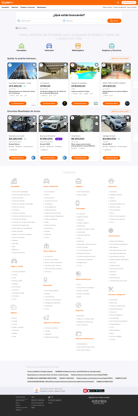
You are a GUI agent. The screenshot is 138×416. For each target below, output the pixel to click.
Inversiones (114, 300)
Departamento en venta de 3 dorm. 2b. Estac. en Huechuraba (47, 375)
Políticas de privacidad (37, 403)
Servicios (113, 272)
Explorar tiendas (107, 7)
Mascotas (112, 186)
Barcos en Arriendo (51, 259)
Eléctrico (113, 262)
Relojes (14, 333)
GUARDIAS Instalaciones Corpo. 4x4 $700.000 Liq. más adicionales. (78, 371)
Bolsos (14, 318)
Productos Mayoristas (117, 306)
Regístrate (18, 410)
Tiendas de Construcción (118, 281)
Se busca (15, 290)
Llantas (47, 231)
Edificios (15, 240)
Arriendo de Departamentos (22, 216)
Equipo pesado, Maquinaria (54, 216)
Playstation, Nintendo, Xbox (86, 244)
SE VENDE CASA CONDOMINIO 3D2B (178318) (42, 378)
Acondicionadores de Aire (86, 256)
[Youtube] (105, 401)
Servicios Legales (116, 336)
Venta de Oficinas (18, 201)
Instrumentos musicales (85, 288)
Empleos (79, 186)
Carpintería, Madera (117, 241)
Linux (79, 238)
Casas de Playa (17, 231)
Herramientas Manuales (118, 253)
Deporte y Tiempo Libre (85, 319)
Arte (79, 284)
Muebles (15, 284)
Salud (112, 333)
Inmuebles (5, 7)
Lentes (14, 324)
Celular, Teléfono (83, 223)
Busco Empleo (82, 195)
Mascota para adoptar (118, 216)
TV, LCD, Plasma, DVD (84, 250)
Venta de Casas (17, 198)
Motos (47, 195)
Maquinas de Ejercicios (85, 322)
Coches (47, 331)
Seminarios (48, 306)
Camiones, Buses (50, 210)
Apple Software (82, 217)
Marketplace (41, 7)
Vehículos (14, 7)
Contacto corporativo (22, 407)
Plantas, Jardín (17, 281)
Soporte (18, 405)
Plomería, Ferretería (116, 269)
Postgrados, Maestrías (52, 303)
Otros (14, 299)
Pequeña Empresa (116, 309)
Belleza (14, 313)
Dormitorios (16, 287)
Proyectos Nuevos (18, 253)
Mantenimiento (115, 278)
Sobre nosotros (20, 400)
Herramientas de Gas (117, 256)
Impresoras (81, 232)
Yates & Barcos (49, 251)
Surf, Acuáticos (82, 325)
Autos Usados (50, 192)
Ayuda (17, 403)
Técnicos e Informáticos (53, 300)
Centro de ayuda (131, 7)
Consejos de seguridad (119, 7)
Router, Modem (82, 247)
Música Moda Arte (83, 279)
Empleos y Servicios (28, 7)
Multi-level (113, 303)
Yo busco (48, 272)
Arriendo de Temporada (20, 225)
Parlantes (80, 241)
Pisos (14, 278)
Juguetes (48, 334)
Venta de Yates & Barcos (53, 269)
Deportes (80, 310)
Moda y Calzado (18, 327)
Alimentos (113, 192)
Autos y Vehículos (50, 186)
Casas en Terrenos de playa (22, 234)
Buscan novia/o (115, 207)
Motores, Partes (50, 225)
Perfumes (15, 330)
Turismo (112, 339)
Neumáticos (49, 228)
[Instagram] (96, 401)
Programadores (115, 324)
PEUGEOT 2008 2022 (67, 378)
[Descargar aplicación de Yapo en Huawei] (85, 391)
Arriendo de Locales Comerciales (23, 222)
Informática (81, 226)
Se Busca (48, 234)
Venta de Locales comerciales (22, 204)
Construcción (114, 236)
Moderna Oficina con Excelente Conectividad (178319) (89, 375)
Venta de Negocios (116, 315)
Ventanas (15, 296)
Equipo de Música (51, 219)
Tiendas (50, 403)
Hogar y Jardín (17, 266)
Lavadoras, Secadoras (85, 259)
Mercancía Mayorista (85, 338)
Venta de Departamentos (21, 195)
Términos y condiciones (37, 400)
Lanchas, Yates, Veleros (53, 265)
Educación (47, 285)
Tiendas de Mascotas (117, 204)
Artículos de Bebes (18, 272)
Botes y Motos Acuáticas (53, 262)
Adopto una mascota (117, 219)
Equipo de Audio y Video (85, 229)
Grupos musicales (83, 294)
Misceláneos (114, 247)
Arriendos (15, 210)
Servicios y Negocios (116, 294)
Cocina (14, 275)
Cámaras (80, 220)
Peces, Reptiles (115, 210)
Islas (13, 246)
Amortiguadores (50, 207)
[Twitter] (99, 401)
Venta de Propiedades (20, 192)
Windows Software (83, 253)
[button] (34, 70)
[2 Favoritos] (41, 65)
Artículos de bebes (51, 328)
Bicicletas (80, 316)
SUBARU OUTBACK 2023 (105, 381)
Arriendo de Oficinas (19, 219)
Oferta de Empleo (83, 192)
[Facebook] (93, 401)
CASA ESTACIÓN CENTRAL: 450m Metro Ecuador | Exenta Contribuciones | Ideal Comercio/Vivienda (60, 381)
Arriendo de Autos (51, 201)
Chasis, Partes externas (53, 213)
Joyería (14, 321)
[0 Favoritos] (72, 65)
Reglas (33, 407)
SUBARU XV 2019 (120, 378)
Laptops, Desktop (83, 235)
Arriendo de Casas (18, 213)
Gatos (112, 198)
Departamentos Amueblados (22, 228)
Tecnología (80, 208)
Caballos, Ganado (116, 195)
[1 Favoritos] (10, 65)
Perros (112, 213)
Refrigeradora (82, 262)
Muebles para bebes (52, 337)
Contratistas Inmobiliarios (119, 244)
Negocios (15, 250)
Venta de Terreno (18, 207)
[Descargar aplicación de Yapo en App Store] (91, 390)
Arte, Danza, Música (51, 291)
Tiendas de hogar (18, 293)
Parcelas (15, 243)
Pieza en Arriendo (18, 237)
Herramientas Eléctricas (118, 250)
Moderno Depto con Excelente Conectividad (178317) (94, 378)
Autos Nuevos (50, 198)
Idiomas (47, 294)
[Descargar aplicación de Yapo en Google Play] (100, 390)
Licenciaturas (49, 297)
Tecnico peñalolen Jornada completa (39, 371)
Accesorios (49, 204)
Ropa (14, 336)
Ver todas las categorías (54, 400)
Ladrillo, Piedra (115, 265)
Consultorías (114, 318)
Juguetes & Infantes (51, 322)
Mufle (47, 222)
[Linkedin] (102, 401)
